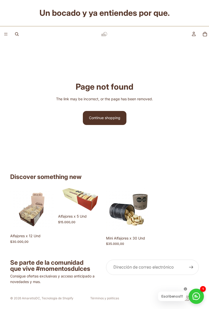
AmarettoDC (31, 298)
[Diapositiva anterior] (63, 199)
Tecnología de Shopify (57, 298)
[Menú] (6, 34)
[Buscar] (16, 34)
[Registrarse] (191, 267)
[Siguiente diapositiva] (97, 199)
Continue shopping (104, 118)
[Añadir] (47, 223)
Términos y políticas (104, 298)
